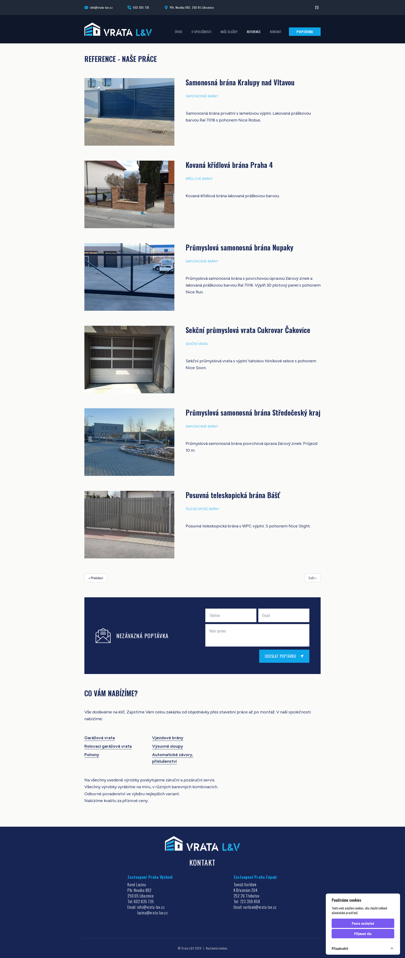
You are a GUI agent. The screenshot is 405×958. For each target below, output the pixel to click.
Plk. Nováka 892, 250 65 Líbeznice (192, 7)
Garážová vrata (99, 737)
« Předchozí (95, 577)
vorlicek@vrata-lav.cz (260, 907)
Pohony (91, 754)
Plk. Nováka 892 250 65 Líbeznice (141, 893)
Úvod (178, 31)
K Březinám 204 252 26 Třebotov (246, 893)
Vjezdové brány (167, 737)
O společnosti (201, 31)
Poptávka (304, 31)
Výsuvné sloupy (167, 746)
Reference (254, 31)
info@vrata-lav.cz (101, 7)
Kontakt (275, 31)
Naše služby (229, 31)
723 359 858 (250, 901)
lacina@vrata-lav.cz (152, 913)
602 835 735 (141, 7)
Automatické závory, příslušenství (172, 758)
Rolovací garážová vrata (108, 746)
